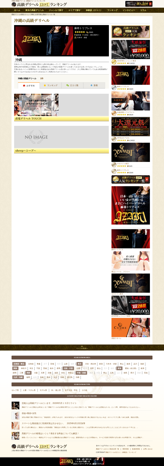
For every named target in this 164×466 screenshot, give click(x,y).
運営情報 (125, 449)
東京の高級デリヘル (34, 10)
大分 (55, 377)
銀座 (128, 364)
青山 (122, 364)
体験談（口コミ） (94, 10)
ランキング (112, 10)
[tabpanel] (61, 40)
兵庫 (42, 373)
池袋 (142, 364)
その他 (84, 390)
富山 (99, 368)
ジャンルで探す (56, 10)
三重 (21, 373)
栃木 (52, 368)
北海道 (31, 364)
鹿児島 (70, 377)
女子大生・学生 (71, 390)
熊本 (48, 377)
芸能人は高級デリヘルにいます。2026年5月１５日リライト (81, 405)
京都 (49, 373)
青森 (38, 364)
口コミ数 (74, 85)
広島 (112, 373)
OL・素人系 (56, 390)
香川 (132, 373)
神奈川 (23, 368)
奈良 (63, 373)
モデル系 (43, 390)
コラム (143, 10)
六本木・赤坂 (111, 364)
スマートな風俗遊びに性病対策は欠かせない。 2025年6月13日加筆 (80, 425)
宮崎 (62, 377)
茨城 (45, 368)
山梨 (78, 368)
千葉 (38, 368)
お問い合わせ (147, 449)
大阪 (36, 373)
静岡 (14, 373)
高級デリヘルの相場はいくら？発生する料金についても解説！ (82, 435)
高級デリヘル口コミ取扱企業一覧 (107, 449)
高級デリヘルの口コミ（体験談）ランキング (120, 452)
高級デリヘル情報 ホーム (20, 14)
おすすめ (31, 86)
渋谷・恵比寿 (90, 364)
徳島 (125, 373)
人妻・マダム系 (29, 390)
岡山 (105, 373)
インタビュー (129, 10)
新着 (96, 85)
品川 (135, 364)
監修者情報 (136, 449)
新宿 (101, 364)
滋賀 (56, 373)
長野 (92, 368)
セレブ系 (15, 390)
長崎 (42, 377)
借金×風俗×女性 (81, 415)
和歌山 (70, 373)
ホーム (17, 10)
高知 (146, 373)
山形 (66, 364)
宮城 (52, 364)
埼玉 (31, 368)
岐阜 (142, 368)
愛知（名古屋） (131, 368)
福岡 (28, 377)
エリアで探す (74, 10)
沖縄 (77, 377)
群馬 (58, 368)
